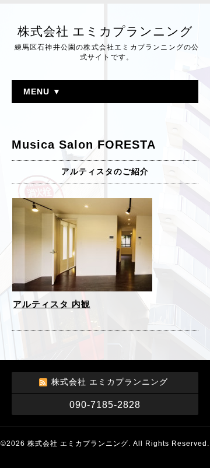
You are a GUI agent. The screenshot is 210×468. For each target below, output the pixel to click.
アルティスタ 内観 (51, 304)
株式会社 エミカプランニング (105, 31)
